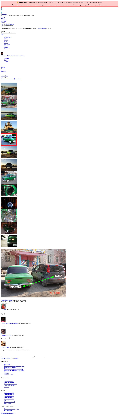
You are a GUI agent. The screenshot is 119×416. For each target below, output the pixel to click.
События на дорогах (9, 385)
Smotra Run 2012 (9, 396)
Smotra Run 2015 (9, 381)
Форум (6, 47)
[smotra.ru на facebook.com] (1, 11)
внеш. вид (3, 71)
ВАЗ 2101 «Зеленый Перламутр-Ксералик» (12, 55)
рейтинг (3, 67)
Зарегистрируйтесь (6, 358)
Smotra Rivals (7, 403)
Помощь (6, 373)
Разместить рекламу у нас (11, 409)
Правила (6, 371)
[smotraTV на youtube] (1, 7)
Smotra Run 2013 (9, 394)
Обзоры (6, 40)
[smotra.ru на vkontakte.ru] (1, 9)
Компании (7, 44)
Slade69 (4, 309)
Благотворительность (10, 384)
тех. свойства (4, 76)
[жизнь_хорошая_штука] (3, 321)
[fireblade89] (2, 54)
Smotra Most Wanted (9, 402)
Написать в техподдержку (8, 413)
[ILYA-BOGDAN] (3, 333)
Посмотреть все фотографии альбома (11, 78)
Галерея (6, 61)
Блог (5, 60)
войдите (16, 358)
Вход (2, 24)
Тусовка (6, 46)
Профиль (6, 58)
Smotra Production (9, 382)
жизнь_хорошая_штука (8, 323)
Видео (5, 41)
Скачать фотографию (6, 300)
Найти (2, 34)
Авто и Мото (7, 37)
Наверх (3, 22)
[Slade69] (3, 308)
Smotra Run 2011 (9, 397)
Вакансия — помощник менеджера (14, 366)
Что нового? (7, 364)
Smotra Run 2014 (9, 393)
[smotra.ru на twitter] (1, 12)
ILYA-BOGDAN (6, 335)
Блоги (5, 38)
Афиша (6, 43)
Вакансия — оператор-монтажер (13, 369)
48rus (16, 323)
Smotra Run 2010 (9, 399)
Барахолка (6, 48)
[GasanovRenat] (3, 345)
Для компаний (8, 410)
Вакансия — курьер (10, 367)
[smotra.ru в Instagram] (4, 14)
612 (2, 77)
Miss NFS (6, 400)
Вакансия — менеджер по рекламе (14, 370)
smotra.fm (6, 387)
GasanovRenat (5, 347)
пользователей (42, 28)
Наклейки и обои (8, 374)
